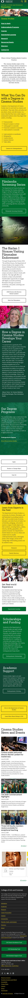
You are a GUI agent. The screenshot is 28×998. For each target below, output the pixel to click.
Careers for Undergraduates (14, 148)
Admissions (4, 903)
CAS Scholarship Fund (14, 949)
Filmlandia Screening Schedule (14, 211)
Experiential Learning (8, 35)
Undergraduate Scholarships (14, 656)
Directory (4, 46)
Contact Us (5, 50)
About (2, 928)
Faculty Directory (14, 553)
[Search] (22, 1)
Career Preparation (6, 913)
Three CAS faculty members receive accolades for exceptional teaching (12, 828)
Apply (14, 462)
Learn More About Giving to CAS (14, 716)
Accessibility (4, 982)
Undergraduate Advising (14, 691)
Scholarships (4, 919)
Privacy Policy (4, 984)
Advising (3, 916)
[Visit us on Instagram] (10, 973)
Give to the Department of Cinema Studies (14, 708)
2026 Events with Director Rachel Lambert (14, 292)
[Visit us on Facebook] (2, 973)
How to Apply (5, 23)
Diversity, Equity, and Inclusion (9, 922)
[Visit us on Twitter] (4, 973)
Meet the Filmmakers (14, 300)
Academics (4, 906)
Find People (4, 990)
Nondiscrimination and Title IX (9, 980)
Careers (3, 986)
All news (23, 846)
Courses (4, 31)
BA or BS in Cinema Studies (9, 441)
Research (4, 38)
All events (23, 880)
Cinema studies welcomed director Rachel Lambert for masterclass (12, 754)
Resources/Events (7, 42)
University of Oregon (7, 993)
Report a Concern (5, 978)
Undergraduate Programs (10, 27)
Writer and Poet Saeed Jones (14, 864)
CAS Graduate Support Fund (14, 955)
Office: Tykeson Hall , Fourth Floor (10, 966)
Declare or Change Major (14, 468)
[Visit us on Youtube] (7, 973)
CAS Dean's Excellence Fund (14, 942)
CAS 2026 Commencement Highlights (11, 795)
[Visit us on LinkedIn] (13, 973)
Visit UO (14, 475)
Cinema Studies (7, 19)
